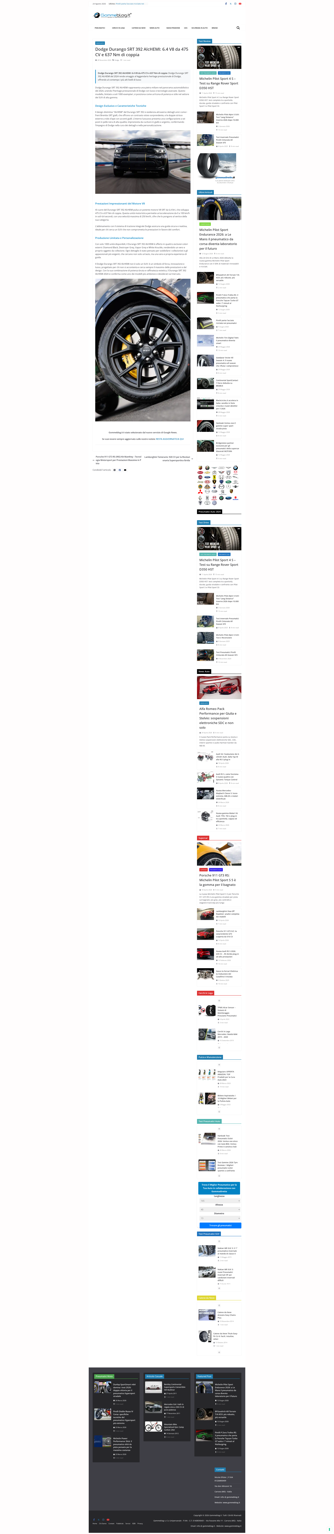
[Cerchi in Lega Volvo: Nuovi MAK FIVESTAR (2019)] (207, 1010)
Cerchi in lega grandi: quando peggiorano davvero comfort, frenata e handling (227, 1032)
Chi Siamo (102, 1523)
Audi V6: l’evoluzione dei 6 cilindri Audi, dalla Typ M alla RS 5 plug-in (227, 757)
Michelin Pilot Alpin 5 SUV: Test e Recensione (227, 636)
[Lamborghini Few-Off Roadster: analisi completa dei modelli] (205, 917)
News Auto (154, 28)
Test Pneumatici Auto (208, 73)
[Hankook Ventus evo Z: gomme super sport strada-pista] (205, 429)
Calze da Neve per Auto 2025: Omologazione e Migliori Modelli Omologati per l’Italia (227, 1336)
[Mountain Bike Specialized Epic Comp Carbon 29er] (153, 1430)
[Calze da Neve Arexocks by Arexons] (207, 1315)
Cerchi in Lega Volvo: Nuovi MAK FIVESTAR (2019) (227, 1010)
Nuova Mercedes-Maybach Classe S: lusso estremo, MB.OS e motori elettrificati (227, 794)
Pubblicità (119, 1523)
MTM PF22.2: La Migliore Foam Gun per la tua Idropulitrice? (228, 1074)
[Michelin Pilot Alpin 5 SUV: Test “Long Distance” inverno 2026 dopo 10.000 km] (205, 122)
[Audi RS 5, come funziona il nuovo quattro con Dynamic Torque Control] (205, 778)
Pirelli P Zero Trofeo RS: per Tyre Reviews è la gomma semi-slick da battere (227, 1166)
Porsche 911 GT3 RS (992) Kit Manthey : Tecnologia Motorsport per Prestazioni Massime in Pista (118, 460)
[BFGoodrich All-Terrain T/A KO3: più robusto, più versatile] (205, 281)
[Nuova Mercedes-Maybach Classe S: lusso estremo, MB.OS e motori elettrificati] (205, 798)
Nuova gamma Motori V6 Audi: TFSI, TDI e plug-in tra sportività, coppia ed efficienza (227, 817)
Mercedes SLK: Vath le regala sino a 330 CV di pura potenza (174, 1407)
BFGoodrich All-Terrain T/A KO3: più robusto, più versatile (131, 5)
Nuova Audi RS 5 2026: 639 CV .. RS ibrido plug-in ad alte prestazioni (227, 954)
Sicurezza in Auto (200, 28)
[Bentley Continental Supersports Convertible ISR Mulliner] (153, 1390)
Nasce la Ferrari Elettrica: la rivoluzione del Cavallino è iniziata (227, 974)
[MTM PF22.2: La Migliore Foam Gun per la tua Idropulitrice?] (207, 1074)
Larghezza (219, 1196)
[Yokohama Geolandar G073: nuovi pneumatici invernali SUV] (202, 1251)
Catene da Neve (138, 28)
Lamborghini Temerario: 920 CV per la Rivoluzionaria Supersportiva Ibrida (167, 459)
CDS (185, 28)
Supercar (203, 870)
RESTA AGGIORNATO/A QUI (170, 439)
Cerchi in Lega (118, 28)
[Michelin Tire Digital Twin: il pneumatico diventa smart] (205, 344)
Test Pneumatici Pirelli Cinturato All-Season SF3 (226, 653)
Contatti (111, 1523)
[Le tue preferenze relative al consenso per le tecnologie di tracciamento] (329, 1529)
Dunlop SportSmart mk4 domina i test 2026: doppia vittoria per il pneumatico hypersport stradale (124, 1390)
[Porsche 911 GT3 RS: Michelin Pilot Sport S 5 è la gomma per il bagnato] (219, 854)
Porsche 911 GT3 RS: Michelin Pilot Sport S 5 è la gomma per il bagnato (217, 880)
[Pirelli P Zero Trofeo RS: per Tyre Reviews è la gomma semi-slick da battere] (207, 1165)
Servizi (128, 1523)
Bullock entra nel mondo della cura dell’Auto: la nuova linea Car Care (226, 1097)
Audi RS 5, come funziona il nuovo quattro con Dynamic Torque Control (227, 777)
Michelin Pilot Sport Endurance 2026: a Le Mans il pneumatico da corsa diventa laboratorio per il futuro (218, 239)
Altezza (219, 1204)
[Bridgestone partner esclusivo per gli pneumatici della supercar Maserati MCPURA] (205, 450)
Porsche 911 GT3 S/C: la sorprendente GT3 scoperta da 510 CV (226, 934)
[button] (106, 28)
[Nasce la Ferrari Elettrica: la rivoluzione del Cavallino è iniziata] (205, 977)
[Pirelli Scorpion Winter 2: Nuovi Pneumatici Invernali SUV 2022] (207, 1266)
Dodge (116, 60)
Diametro (219, 1213)
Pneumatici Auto (216, 870)
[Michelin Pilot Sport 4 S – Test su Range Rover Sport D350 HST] (219, 57)
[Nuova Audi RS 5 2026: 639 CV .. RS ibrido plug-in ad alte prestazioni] (205, 957)
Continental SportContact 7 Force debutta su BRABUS (227, 383)
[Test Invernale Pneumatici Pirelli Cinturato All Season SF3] (205, 141)
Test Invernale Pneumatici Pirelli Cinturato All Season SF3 (227, 140)
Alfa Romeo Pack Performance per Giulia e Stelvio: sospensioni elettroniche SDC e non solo (218, 718)
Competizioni (205, 224)
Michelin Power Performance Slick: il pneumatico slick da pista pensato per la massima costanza (122, 1444)
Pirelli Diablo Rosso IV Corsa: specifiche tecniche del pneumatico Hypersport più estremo (124, 1417)
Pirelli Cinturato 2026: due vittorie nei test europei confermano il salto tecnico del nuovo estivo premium (228, 1141)
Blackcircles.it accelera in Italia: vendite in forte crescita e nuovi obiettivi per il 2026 (227, 404)
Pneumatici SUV (224, 73)
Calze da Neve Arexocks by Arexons (227, 1313)
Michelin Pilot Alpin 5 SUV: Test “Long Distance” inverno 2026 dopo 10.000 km (227, 118)
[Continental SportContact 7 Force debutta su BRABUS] (205, 386)
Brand (215, 28)
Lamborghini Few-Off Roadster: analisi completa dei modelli (227, 914)
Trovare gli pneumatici (220, 1225)
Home (95, 1523)
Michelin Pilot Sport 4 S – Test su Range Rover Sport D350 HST (218, 83)
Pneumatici (100, 28)
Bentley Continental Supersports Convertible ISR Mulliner (174, 1387)
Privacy (140, 1523)
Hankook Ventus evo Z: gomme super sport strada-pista (226, 426)
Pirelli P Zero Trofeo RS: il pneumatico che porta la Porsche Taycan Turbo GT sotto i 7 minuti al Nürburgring (227, 300)
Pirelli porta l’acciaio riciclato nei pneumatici (226, 321)
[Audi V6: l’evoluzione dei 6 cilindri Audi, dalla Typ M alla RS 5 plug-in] (205, 760)
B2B (133, 1523)
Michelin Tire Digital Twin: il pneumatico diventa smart (227, 340)
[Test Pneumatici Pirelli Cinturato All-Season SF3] (205, 657)
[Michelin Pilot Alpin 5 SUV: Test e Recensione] (205, 640)
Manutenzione (173, 28)
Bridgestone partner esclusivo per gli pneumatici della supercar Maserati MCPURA (227, 447)
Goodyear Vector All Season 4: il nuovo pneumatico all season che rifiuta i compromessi (227, 361)
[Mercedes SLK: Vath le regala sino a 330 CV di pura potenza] (153, 1410)
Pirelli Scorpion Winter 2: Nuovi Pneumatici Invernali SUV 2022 (227, 1266)
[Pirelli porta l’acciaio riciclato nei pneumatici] (205, 325)
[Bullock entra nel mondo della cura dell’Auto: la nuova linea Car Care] (207, 1096)
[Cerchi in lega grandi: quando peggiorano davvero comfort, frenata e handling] (207, 1032)
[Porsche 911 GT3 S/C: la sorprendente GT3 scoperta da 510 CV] (205, 937)
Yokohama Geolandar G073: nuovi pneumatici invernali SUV (222, 1249)
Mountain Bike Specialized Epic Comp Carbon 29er (174, 1427)
